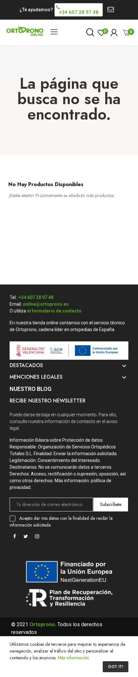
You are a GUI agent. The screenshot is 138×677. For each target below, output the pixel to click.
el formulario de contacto (54, 310)
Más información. (74, 657)
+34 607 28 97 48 (36, 297)
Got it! (115, 667)
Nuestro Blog (30, 388)
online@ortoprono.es (46, 304)
